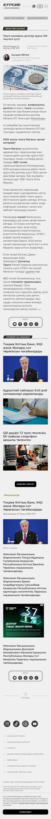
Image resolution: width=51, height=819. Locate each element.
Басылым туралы (16, 736)
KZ (40, 6)
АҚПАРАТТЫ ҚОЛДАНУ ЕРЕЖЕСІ (21, 766)
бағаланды (38, 118)
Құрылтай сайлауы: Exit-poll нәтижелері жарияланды (25, 392)
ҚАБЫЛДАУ (25, 812)
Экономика (11, 8)
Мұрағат (11, 748)
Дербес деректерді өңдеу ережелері (25, 754)
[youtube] (34, 724)
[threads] (25, 724)
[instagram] (7, 724)
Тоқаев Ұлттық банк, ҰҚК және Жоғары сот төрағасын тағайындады (23, 347)
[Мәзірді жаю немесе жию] (46, 6)
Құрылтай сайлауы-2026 (19, 772)
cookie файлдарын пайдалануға (33, 803)
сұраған (30, 271)
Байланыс (12, 760)
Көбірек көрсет (25, 484)
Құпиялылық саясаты (18, 742)
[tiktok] (16, 724)
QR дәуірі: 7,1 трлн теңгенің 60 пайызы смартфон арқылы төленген (24, 436)
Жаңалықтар (11, 495)
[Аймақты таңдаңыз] (33, 6)
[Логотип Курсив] (12, 4)
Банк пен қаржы (14, 18)
